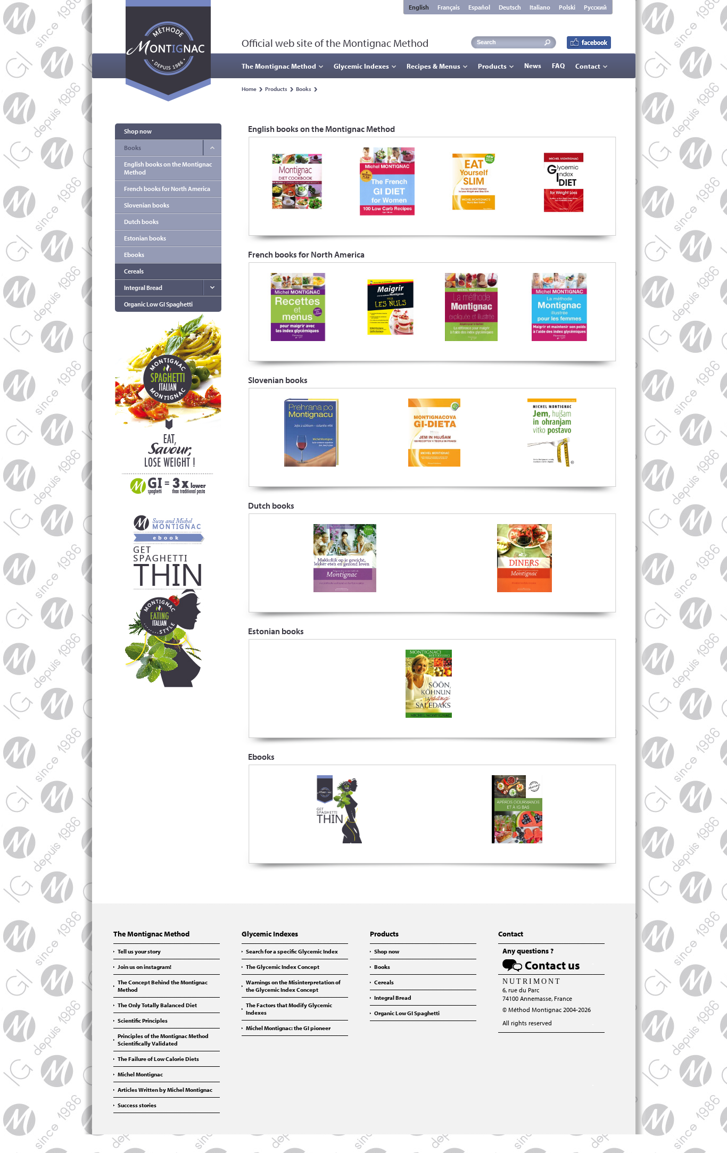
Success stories (137, 1105)
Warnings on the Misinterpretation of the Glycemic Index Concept (293, 985)
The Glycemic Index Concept (282, 966)
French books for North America (167, 189)
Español (479, 7)
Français (448, 7)
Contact (587, 66)
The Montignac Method (279, 66)
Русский (595, 7)
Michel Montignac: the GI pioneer (288, 1028)
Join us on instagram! (144, 966)
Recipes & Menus (433, 66)
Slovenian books (146, 205)
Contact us (552, 965)
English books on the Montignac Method (168, 168)
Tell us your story (139, 951)
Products (492, 66)
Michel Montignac (140, 1074)
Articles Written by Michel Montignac (165, 1089)
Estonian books (145, 238)
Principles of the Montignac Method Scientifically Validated (163, 1039)
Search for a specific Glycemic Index (292, 951)
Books (303, 89)
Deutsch (510, 7)
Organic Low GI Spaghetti (158, 304)
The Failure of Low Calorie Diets (158, 1059)
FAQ (558, 65)
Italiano (540, 7)
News (532, 65)
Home (249, 89)
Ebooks (134, 255)
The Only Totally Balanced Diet (157, 1005)
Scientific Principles (143, 1020)
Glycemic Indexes (361, 66)
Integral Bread (143, 288)
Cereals (134, 271)
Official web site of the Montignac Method (335, 42)
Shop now (138, 131)
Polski (567, 7)
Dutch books (141, 222)
